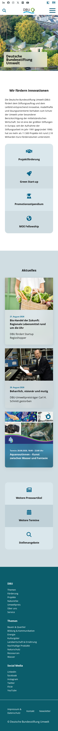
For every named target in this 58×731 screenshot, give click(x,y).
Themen (11, 589)
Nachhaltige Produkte (18, 645)
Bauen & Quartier (16, 627)
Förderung (12, 593)
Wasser (11, 656)
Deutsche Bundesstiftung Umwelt (29, 721)
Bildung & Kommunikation (21, 630)
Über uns (12, 608)
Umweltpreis (14, 604)
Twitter (11, 682)
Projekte (11, 597)
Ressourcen (13, 653)
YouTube (12, 690)
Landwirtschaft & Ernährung (22, 641)
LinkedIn (11, 671)
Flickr (10, 686)
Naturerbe (12, 600)
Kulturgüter (13, 638)
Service (11, 612)
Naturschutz (13, 649)
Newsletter (45, 711)
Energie (11, 634)
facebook (12, 675)
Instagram (12, 679)
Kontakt (30, 711)
